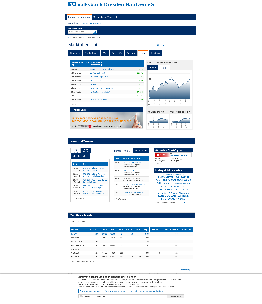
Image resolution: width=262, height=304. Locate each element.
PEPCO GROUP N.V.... (179, 155)
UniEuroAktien (96, 96)
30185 (104, 234)
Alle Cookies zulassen (90, 291)
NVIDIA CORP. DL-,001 (173, 194)
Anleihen (155, 53)
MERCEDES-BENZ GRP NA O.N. (174, 191)
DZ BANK (74, 234)
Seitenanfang (185, 270)
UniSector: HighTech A (99, 76)
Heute (152, 67)
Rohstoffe (117, 53)
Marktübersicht (74, 23)
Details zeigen (176, 296)
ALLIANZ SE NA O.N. (175, 186)
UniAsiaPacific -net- (97, 73)
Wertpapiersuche (75, 28)
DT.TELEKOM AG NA (167, 189)
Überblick (75, 53)
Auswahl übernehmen (115, 291)
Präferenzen (100, 296)
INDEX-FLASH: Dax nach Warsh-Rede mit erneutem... (94, 193)
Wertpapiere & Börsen (92, 23)
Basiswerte (74, 221)
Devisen (131, 53)
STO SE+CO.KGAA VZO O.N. (133, 162)
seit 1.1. (164, 67)
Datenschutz (100, 286)
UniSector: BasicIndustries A (101, 88)
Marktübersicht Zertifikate (83, 261)
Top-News (75, 150)
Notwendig (86, 296)
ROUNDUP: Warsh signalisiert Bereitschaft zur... (95, 181)
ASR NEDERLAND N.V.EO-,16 (134, 184)
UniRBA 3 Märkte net (98, 99)
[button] (74, 23)
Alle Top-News (80, 198)
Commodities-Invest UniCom (102, 69)
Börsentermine (122, 150)
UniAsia (93, 84)
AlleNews (86, 150)
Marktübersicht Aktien (166, 202)
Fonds (143, 53)
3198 (147, 234)
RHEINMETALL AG (168, 177)
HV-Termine (141, 150)
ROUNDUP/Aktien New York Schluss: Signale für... (94, 169)
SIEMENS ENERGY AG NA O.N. (175, 197)
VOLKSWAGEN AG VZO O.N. (173, 174)
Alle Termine (121, 199)
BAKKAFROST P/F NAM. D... (134, 192)
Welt (105, 53)
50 (132, 234)
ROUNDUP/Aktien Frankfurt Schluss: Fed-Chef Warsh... (94, 175)
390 (96, 234)
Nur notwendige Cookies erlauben (146, 291)
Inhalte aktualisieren (158, 45)
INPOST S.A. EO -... (130, 170)
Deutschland (91, 53)
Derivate (160, 163)
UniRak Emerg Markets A (100, 92)
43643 (112, 234)
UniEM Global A (96, 80)
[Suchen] (95, 32)
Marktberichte (80, 156)
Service (106, 23)
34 (122, 234)
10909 (176, 234)
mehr (74, 104)
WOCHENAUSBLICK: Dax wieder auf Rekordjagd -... (93, 187)
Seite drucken (163, 45)
